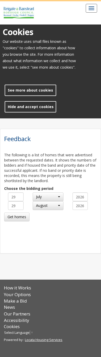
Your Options (17, 294)
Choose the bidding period (28, 188)
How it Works (17, 288)
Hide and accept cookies (31, 106)
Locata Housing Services (43, 340)
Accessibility (16, 320)
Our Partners (17, 314)
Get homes (17, 216)
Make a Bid (15, 301)
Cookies (12, 326)
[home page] (19, 13)
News (9, 307)
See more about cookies (30, 90)
